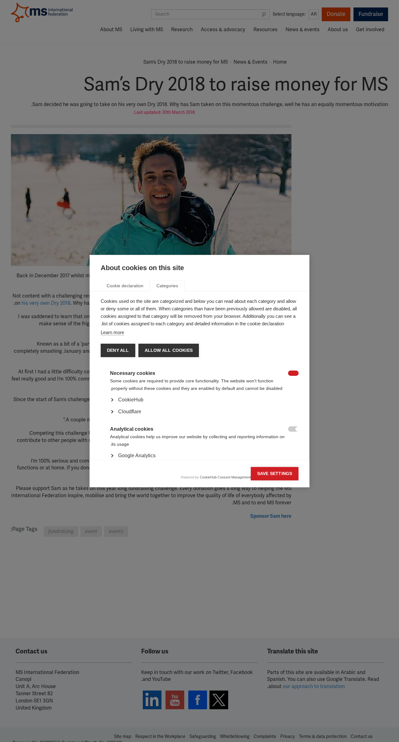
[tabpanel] (200, 417)
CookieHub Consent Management (225, 477)
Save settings (274, 473)
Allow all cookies (168, 350)
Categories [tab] (167, 285)
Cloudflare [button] (129, 411)
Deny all (118, 350)
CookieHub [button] (130, 399)
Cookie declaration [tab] (125, 285)
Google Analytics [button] (137, 455)
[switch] (297, 374)
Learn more (112, 332)
